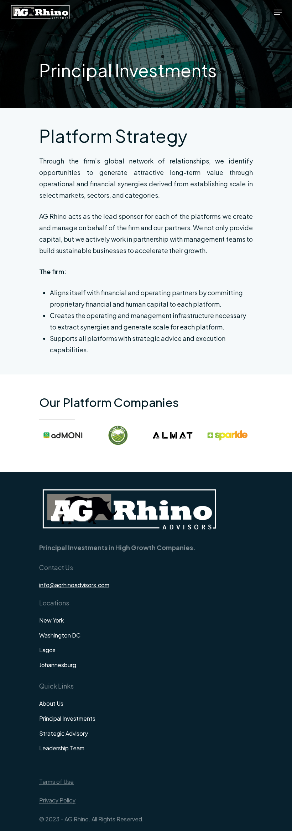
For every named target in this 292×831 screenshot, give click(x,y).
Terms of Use (56, 782)
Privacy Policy (57, 800)
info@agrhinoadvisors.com (74, 585)
